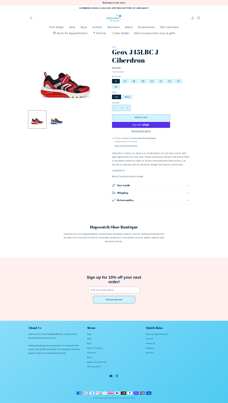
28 (134, 81)
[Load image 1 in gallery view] (37, 119)
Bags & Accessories (96, 362)
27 (125, 81)
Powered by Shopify (127, 398)
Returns (150, 352)
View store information (126, 145)
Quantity (116, 102)
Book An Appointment (157, 334)
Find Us (149, 338)
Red (116, 97)
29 (143, 81)
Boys (89, 343)
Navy (127, 97)
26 (116, 81)
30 (152, 81)
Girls (89, 338)
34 (116, 87)
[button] (31, 18)
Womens (91, 352)
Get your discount (114, 299)
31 (161, 81)
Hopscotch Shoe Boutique (110, 398)
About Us (150, 343)
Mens (89, 357)
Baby (89, 334)
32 (169, 81)
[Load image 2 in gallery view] (56, 119)
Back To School (94, 348)
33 (178, 81)
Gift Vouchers (94, 366)
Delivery (150, 348)
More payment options (141, 131)
